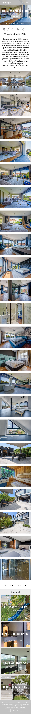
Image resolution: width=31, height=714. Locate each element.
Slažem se (16, 710)
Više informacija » (20, 707)
